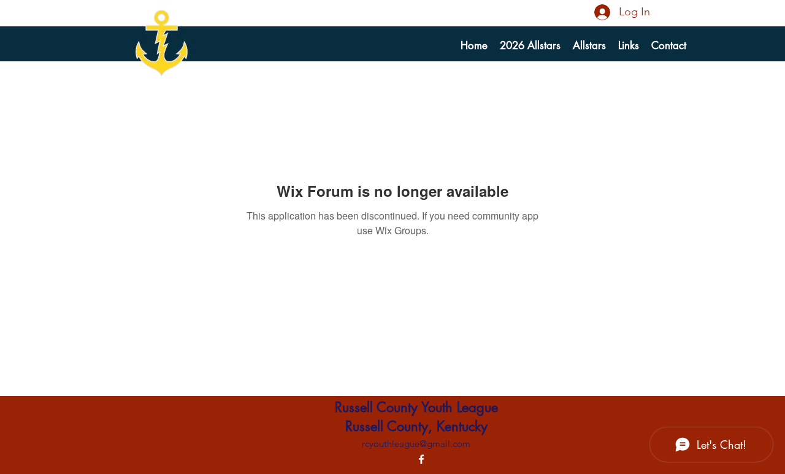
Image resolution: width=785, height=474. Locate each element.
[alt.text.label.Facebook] (421, 459)
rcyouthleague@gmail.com (416, 443)
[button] (589, 45)
